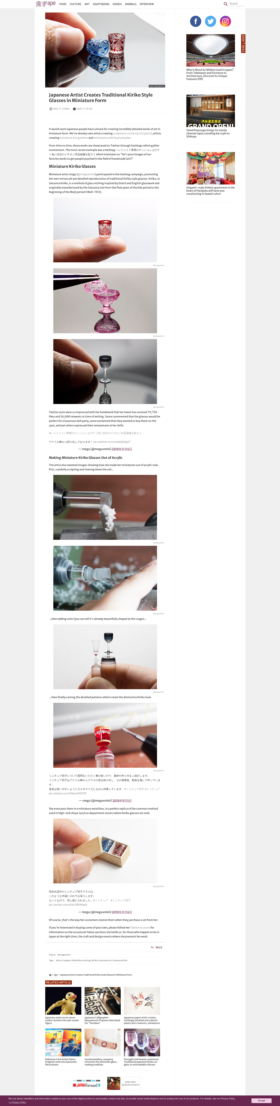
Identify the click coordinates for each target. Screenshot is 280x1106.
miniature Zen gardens (74, 137)
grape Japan (46, 4)
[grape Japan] (50, 974)
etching (86, 960)
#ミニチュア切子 (134, 789)
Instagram (225, 21)
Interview (147, 4)
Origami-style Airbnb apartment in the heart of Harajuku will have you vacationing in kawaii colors (210, 190)
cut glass (67, 960)
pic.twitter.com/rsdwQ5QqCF (111, 441)
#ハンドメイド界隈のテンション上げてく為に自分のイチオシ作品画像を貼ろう (95, 433)
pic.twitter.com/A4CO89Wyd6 (68, 904)
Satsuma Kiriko (120, 960)
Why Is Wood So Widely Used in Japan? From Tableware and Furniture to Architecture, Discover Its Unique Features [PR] (209, 74)
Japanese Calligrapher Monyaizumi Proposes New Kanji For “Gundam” (102, 1020)
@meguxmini (159, 86)
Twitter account (140, 927)
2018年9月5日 (122, 800)
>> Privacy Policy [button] (17, 1102)
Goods (117, 4)
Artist (58, 960)
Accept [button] (261, 1101)
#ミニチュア (152, 789)
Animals (130, 4)
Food (62, 4)
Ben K (159, 947)
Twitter (210, 21)
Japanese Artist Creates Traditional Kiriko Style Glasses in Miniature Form (101, 97)
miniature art (105, 960)
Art (87, 4)
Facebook (195, 21)
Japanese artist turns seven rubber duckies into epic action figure (62, 1020)
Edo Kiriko (77, 960)
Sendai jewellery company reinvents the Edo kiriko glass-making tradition (101, 1062)
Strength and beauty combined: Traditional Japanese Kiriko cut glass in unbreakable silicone (141, 1062)
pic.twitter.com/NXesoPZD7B (67, 793)
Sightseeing (101, 4)
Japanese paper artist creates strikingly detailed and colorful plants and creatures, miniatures (142, 1020)
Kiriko (95, 960)
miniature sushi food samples (112, 137)
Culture (75, 4)
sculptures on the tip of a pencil (132, 133)
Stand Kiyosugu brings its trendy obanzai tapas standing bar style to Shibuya (208, 133)
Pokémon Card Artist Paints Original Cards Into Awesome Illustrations (61, 1062)
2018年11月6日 (122, 449)
